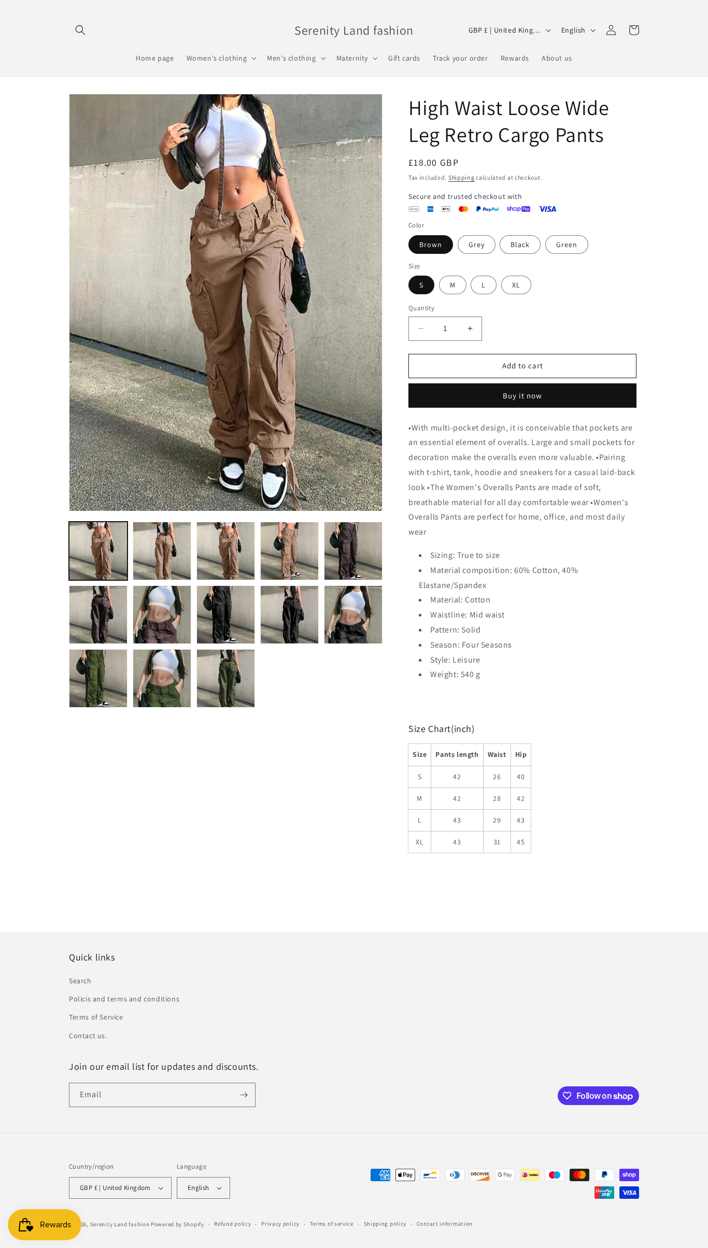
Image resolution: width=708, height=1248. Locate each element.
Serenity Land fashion (120, 1224)
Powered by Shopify (177, 1224)
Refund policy (232, 1223)
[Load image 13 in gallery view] (353, 614)
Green (566, 244)
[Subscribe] (243, 1095)
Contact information (445, 1223)
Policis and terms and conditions (124, 998)
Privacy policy (280, 1223)
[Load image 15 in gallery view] (162, 678)
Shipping (461, 177)
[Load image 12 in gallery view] (289, 614)
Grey (477, 244)
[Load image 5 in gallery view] (162, 551)
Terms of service (331, 1223)
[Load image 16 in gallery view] (225, 678)
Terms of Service (96, 1017)
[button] (80, 30)
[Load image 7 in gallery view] (289, 551)
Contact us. (88, 1035)
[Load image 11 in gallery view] (225, 614)
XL (516, 285)
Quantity (421, 308)
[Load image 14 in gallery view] (98, 678)
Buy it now (522, 395)
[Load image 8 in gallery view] (353, 551)
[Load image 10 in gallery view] (162, 614)
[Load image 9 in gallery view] (98, 614)
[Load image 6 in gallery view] (225, 551)
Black (520, 244)
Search (80, 980)
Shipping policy (385, 1223)
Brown (430, 244)
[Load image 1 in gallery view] (98, 551)
